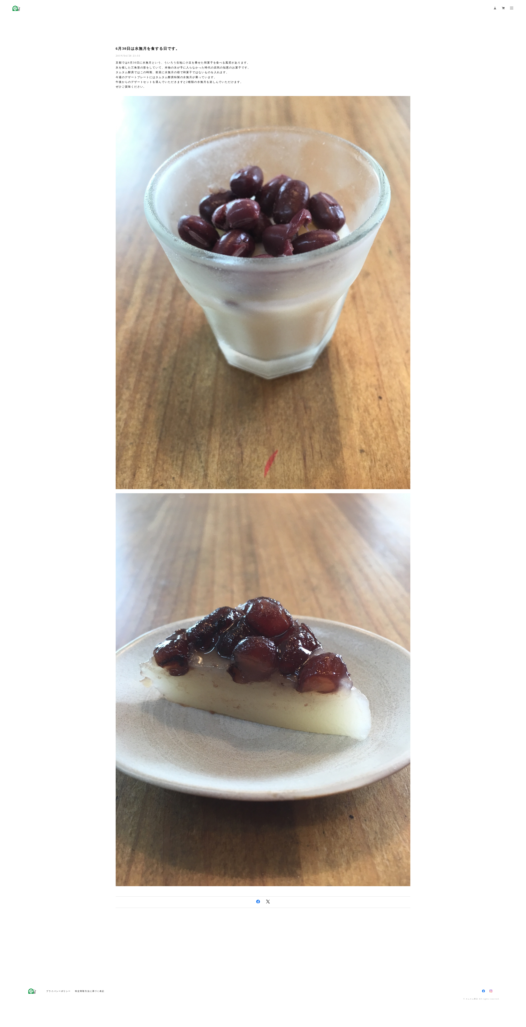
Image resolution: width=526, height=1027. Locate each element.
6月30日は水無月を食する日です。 (148, 48)
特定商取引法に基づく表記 (89, 991)
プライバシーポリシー (58, 991)
